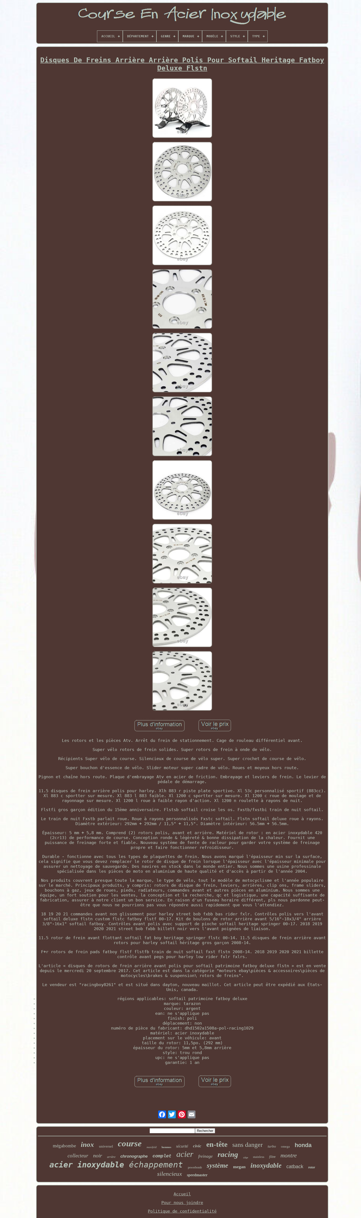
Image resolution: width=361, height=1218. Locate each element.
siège (245, 1157)
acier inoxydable (86, 1164)
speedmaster (197, 1175)
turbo (272, 1146)
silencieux (169, 1173)
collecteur (78, 1156)
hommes (166, 1147)
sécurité (182, 1146)
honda (303, 1145)
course (130, 1143)
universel (106, 1146)
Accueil (182, 1193)
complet (162, 1156)
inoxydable (265, 1165)
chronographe (134, 1156)
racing (228, 1154)
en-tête (216, 1144)
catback (294, 1166)
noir (97, 1155)
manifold (152, 1147)
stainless (258, 1157)
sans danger (247, 1144)
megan (239, 1166)
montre (288, 1155)
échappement (156, 1164)
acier (184, 1154)
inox (87, 1144)
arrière (111, 1157)
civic (197, 1146)
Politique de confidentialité (182, 1211)
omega (285, 1146)
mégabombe (64, 1145)
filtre (272, 1157)
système (217, 1165)
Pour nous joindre (182, 1202)
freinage (205, 1156)
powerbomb (195, 1167)
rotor (311, 1167)
